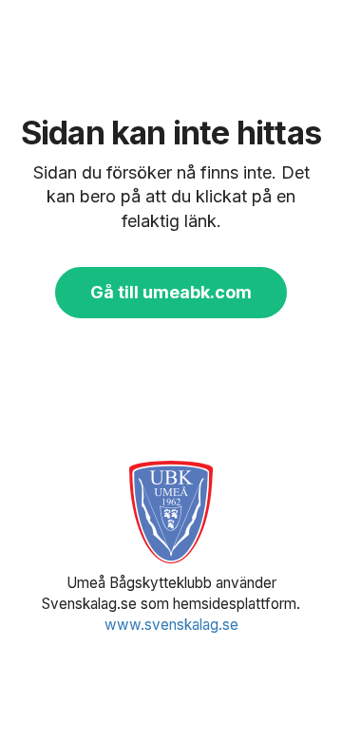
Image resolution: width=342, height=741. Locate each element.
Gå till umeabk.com (171, 292)
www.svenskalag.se (171, 625)
